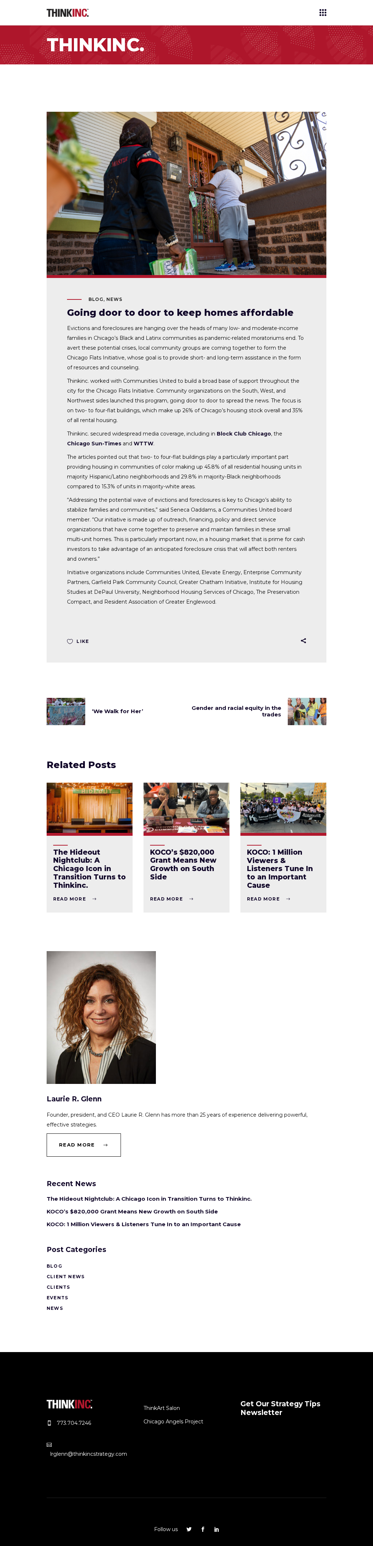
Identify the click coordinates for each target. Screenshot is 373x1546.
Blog (96, 299)
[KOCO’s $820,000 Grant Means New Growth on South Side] (186, 808)
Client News (66, 1276)
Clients (58, 1287)
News (114, 299)
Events (57, 1297)
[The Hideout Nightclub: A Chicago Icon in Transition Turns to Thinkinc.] (90, 808)
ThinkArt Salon (162, 1408)
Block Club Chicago (244, 433)
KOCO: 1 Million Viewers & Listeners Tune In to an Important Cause (280, 869)
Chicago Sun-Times (94, 443)
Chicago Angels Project (173, 1421)
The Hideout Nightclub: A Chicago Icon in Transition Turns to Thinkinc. (89, 869)
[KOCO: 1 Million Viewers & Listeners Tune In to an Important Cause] (283, 808)
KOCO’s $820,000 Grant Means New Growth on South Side (183, 864)
